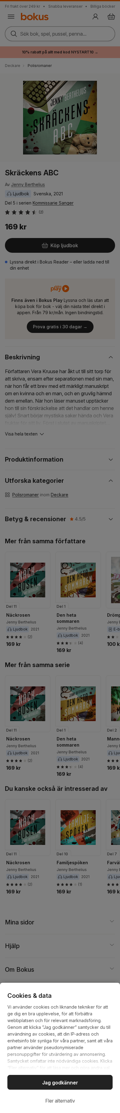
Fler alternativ (60, 1101)
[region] (60, 1048)
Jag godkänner (60, 1083)
